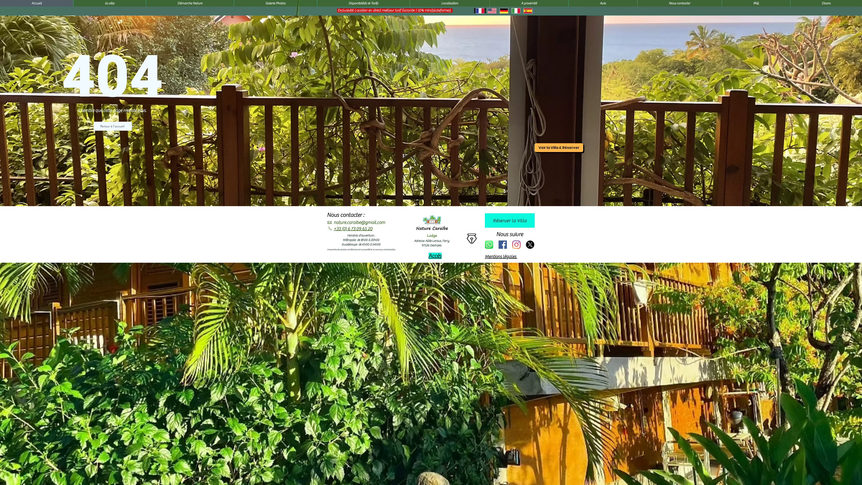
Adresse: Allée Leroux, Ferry (431, 241)
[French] (480, 10)
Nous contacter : (345, 215)
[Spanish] (528, 10)
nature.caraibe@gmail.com (359, 222)
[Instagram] (516, 244)
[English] (492, 10)
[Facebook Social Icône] (503, 244)
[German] (504, 10)
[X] (530, 244)
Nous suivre (509, 234)
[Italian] (516, 10)
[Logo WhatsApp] (489, 244)
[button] (826, 3)
